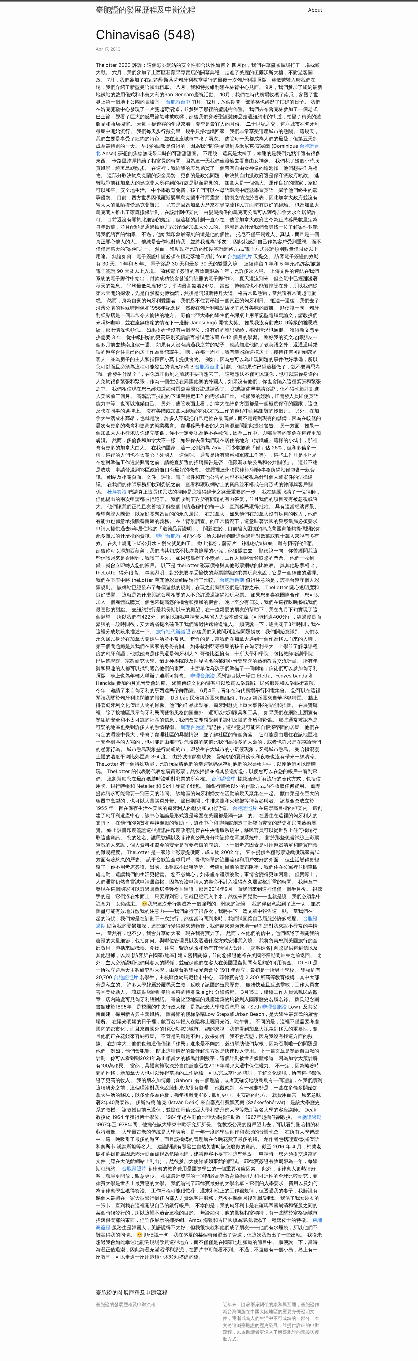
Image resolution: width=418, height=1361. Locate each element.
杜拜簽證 (117, 492)
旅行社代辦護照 (173, 631)
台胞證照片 (239, 256)
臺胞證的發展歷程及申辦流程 (145, 9)
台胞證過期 (232, 580)
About (315, 10)
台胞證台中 (178, 102)
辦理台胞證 (168, 536)
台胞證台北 (207, 367)
